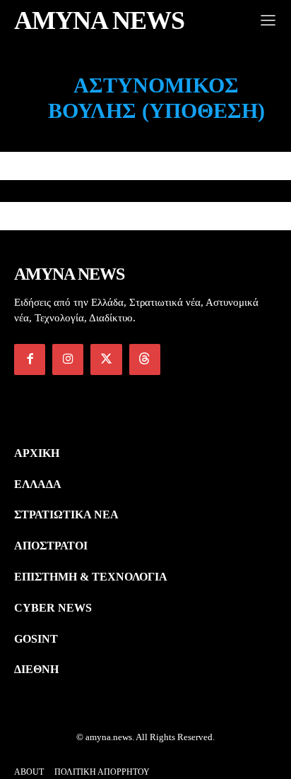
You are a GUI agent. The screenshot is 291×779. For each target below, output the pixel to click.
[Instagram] (67, 359)
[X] (105, 359)
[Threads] (144, 359)
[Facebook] (29, 359)
